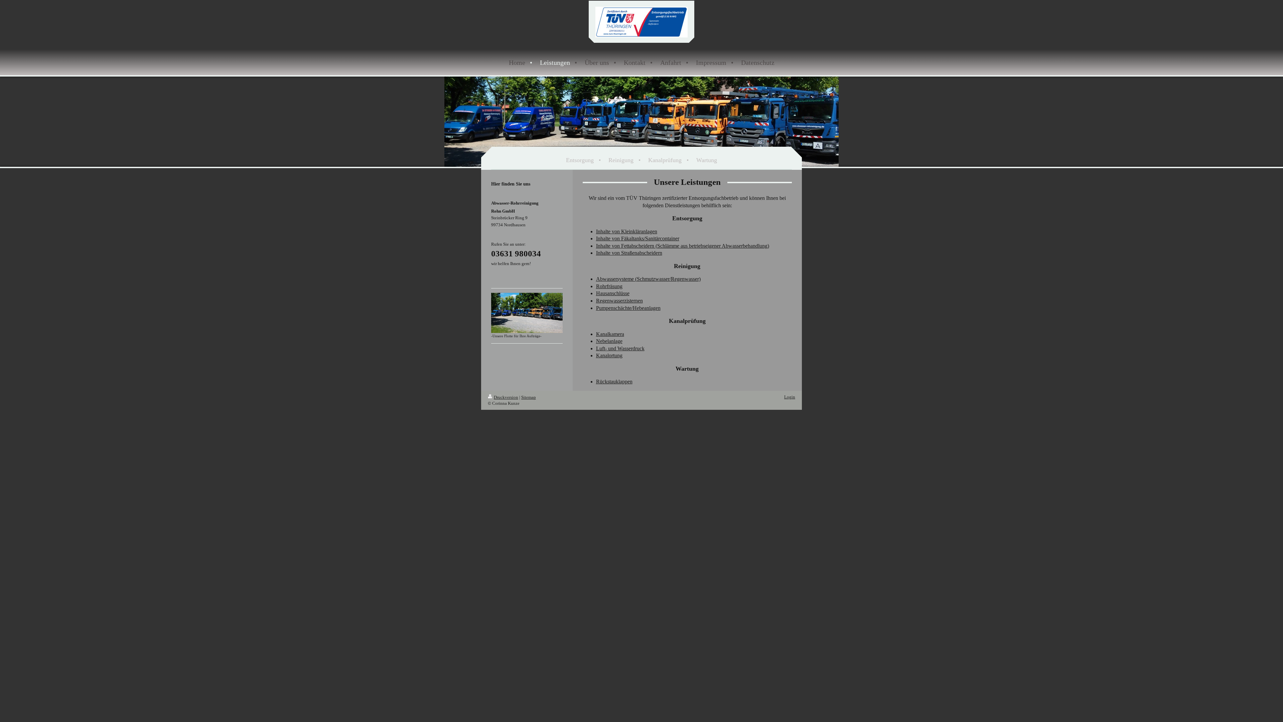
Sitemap (528, 397)
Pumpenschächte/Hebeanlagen (628, 308)
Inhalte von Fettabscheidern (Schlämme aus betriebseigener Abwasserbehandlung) (682, 246)
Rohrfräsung (609, 286)
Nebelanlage (609, 341)
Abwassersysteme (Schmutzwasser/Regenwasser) (648, 279)
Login (789, 396)
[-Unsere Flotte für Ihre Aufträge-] (527, 313)
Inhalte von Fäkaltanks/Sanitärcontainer (637, 238)
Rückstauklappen (614, 381)
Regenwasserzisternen (619, 301)
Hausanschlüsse (612, 293)
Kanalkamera (610, 334)
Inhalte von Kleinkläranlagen (626, 231)
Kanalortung (609, 355)
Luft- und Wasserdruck (620, 348)
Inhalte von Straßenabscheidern (629, 253)
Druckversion (506, 397)
